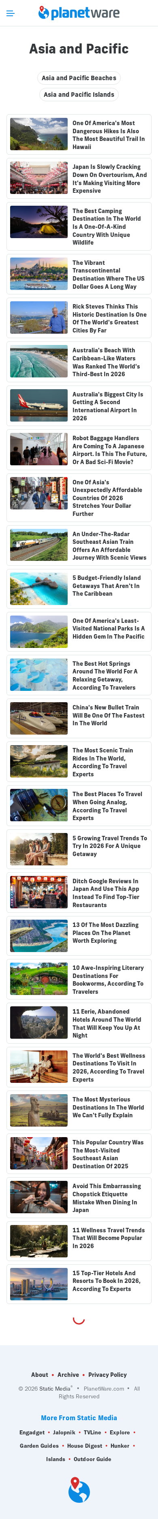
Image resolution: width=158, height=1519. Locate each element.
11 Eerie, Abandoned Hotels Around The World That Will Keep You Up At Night (107, 1023)
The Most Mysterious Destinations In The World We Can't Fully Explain (108, 1107)
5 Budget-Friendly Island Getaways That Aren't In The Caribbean (107, 585)
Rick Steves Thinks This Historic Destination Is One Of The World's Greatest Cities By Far (110, 318)
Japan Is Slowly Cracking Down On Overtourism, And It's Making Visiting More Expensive (110, 178)
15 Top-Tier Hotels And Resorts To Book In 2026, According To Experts (107, 1281)
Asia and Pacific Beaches (79, 78)
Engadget (32, 1432)
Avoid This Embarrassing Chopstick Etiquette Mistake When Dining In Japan (107, 1198)
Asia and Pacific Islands (79, 94)
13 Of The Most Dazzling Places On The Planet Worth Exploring (106, 932)
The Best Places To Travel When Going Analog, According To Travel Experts (107, 806)
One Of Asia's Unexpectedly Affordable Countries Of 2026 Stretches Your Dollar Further (107, 498)
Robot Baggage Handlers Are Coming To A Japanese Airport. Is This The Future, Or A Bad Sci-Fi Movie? (110, 450)
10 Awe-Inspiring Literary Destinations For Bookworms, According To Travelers (108, 979)
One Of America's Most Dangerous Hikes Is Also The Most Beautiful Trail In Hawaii (109, 135)
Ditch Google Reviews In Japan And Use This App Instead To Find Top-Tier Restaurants (106, 893)
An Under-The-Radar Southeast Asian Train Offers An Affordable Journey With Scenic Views (110, 546)
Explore (120, 1432)
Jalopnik (64, 1432)
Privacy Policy (107, 1374)
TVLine (93, 1432)
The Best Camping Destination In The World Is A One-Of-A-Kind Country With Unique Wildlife (107, 226)
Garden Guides (39, 1445)
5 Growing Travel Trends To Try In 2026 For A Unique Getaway (110, 846)
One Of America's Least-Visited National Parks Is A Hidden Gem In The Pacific (109, 628)
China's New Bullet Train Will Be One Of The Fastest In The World (109, 715)
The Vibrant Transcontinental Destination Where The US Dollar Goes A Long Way (109, 274)
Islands (55, 1459)
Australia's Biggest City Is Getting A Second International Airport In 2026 (108, 406)
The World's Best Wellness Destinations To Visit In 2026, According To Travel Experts (109, 1067)
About (39, 1374)
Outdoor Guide (92, 1459)
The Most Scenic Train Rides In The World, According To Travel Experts (103, 762)
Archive (68, 1374)
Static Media (54, 1388)
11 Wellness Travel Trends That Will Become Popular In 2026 (109, 1238)
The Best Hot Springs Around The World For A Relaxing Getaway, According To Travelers (105, 675)
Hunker (120, 1445)
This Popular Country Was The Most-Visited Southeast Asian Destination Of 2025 (108, 1154)
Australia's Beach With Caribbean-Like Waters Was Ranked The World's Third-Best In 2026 (106, 362)
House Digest (84, 1445)
